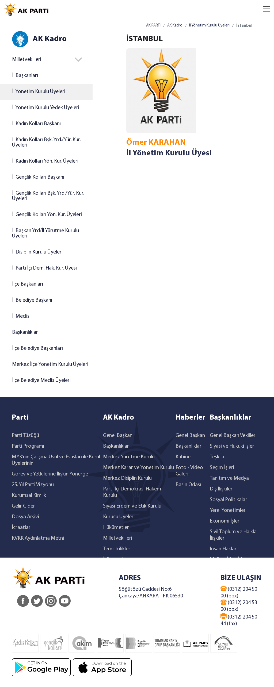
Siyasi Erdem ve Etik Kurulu (132, 506)
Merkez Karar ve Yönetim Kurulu (138, 467)
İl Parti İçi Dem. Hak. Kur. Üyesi (44, 268)
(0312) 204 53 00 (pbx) (238, 606)
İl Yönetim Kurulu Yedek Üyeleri (45, 107)
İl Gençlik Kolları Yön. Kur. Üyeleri (47, 214)
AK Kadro (174, 26)
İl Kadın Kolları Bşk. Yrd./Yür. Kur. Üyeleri (46, 142)
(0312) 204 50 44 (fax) (238, 621)
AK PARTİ (153, 26)
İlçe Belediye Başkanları (37, 348)
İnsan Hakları (224, 549)
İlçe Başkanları (27, 284)
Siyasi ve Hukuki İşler (232, 446)
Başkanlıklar (25, 332)
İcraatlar (21, 527)
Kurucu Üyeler (118, 517)
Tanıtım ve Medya (229, 478)
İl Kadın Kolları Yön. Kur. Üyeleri (45, 161)
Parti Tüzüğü (25, 435)
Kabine (183, 457)
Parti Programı (28, 446)
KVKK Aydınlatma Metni (38, 538)
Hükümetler (116, 527)
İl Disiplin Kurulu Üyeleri (37, 252)
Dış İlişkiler (221, 489)
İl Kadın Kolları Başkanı (36, 123)
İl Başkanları (25, 75)
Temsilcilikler (116, 549)
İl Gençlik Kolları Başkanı (38, 177)
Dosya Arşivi (25, 517)
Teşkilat (218, 457)
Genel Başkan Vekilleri (233, 435)
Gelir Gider (23, 506)
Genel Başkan (117, 435)
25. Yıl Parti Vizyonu (33, 485)
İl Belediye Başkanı (32, 300)
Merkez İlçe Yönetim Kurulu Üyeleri (50, 364)
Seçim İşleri (222, 467)
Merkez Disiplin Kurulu (127, 478)
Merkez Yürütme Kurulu (129, 457)
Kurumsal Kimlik (29, 495)
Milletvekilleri (117, 538)
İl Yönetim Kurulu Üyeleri (38, 91)
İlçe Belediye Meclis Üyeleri (41, 380)
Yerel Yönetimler (228, 510)
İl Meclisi (21, 316)
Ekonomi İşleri (225, 521)
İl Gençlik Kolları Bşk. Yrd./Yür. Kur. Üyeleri (48, 196)
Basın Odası (188, 485)
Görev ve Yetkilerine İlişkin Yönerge (50, 474)
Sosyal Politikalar (228, 499)
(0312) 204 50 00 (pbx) (238, 593)
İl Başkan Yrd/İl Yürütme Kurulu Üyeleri (45, 233)
